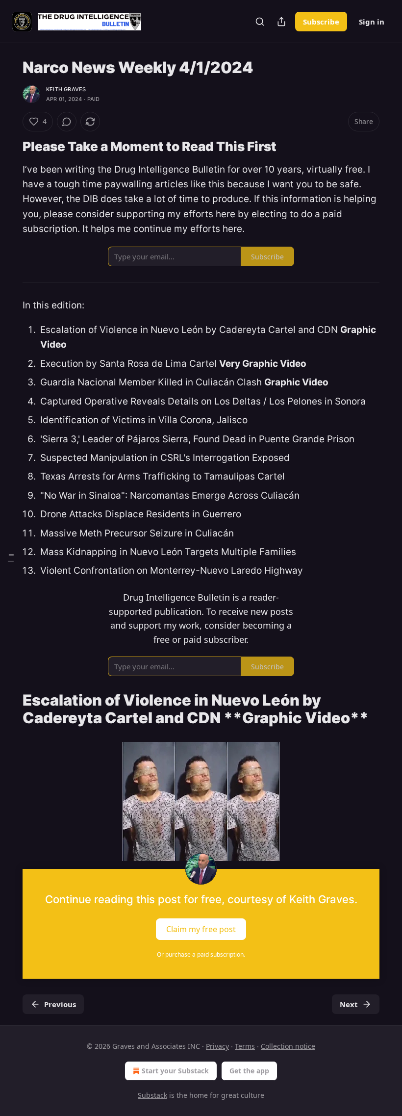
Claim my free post (201, 929)
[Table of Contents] (11, 558)
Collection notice (288, 1046)
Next (349, 1004)
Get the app (249, 1070)
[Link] (9, 146)
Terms (245, 1046)
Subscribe (321, 21)
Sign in (371, 21)
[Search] (260, 21)
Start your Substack (175, 1070)
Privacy (217, 1046)
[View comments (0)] (66, 121)
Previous (60, 1004)
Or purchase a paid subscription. (201, 954)
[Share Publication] (281, 21)
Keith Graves (66, 89)
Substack (152, 1095)
